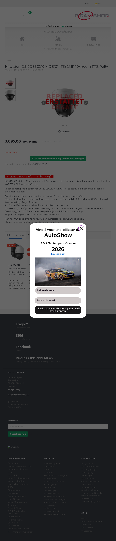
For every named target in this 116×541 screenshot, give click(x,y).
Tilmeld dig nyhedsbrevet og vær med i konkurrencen (58, 309)
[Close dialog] (81, 228)
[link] (58, 271)
